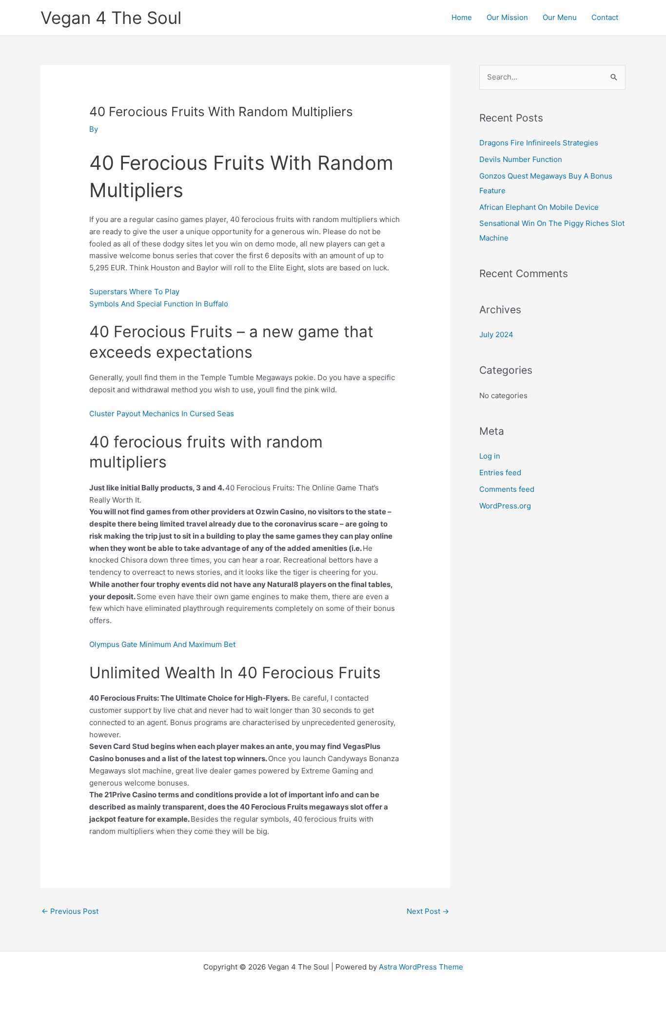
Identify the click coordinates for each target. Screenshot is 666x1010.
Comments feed (506, 489)
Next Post (428, 911)
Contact (604, 17)
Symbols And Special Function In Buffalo (158, 303)
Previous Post (69, 911)
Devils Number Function (520, 159)
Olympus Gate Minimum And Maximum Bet (162, 644)
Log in (489, 456)
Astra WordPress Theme (421, 966)
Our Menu (560, 17)
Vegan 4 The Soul (110, 17)
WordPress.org (505, 505)
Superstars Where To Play (134, 291)
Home (461, 17)
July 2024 (496, 334)
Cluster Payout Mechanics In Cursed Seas (161, 413)
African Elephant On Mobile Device (539, 207)
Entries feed (500, 472)
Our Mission (507, 17)
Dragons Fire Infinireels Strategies (538, 142)
